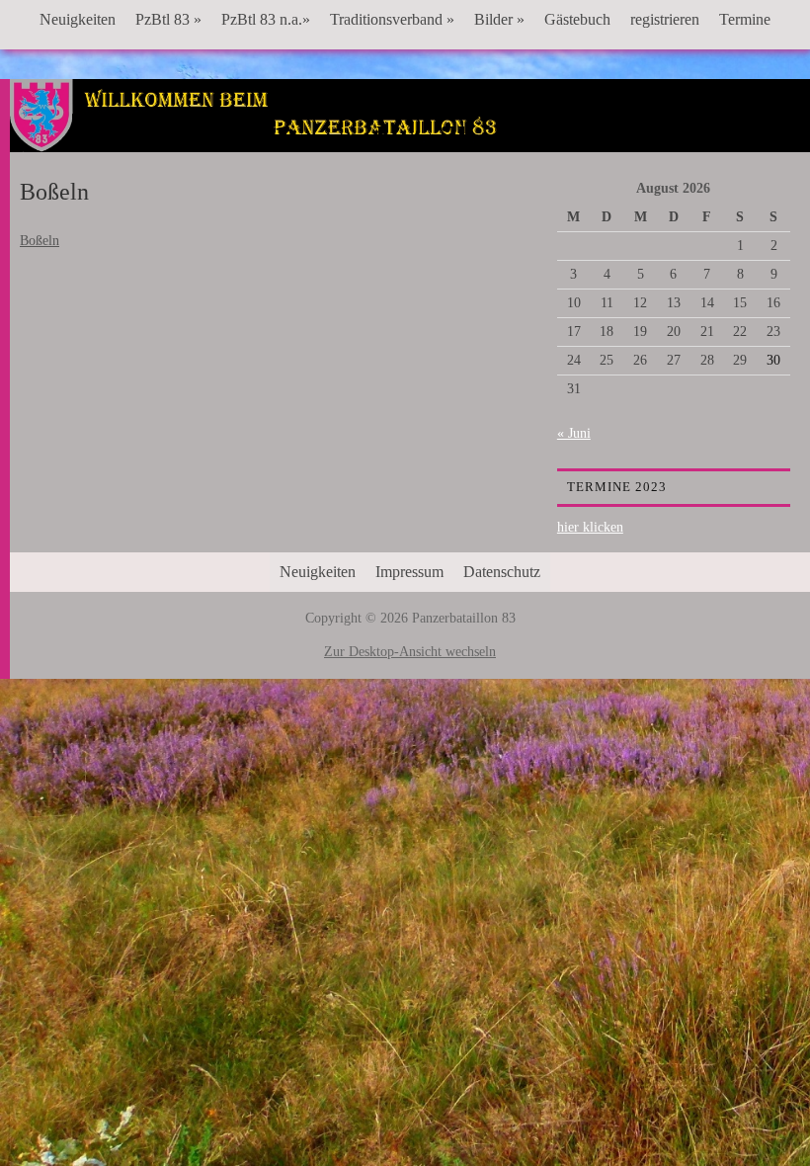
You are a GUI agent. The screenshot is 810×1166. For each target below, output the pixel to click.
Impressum (409, 571)
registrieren (664, 19)
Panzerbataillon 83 (410, 139)
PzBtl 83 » (168, 19)
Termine (744, 19)
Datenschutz (501, 571)
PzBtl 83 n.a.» (265, 19)
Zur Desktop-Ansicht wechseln (410, 651)
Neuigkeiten (78, 19)
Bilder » (499, 19)
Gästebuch (577, 19)
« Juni (574, 433)
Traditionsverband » (392, 19)
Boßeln (39, 240)
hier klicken (590, 527)
